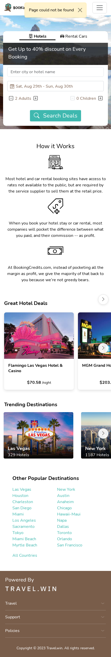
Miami (18, 514)
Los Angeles (24, 520)
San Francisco (69, 545)
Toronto (64, 533)
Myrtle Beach (24, 545)
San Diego (21, 508)
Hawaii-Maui (69, 514)
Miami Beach (24, 539)
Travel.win (54, 648)
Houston (20, 495)
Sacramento (23, 526)
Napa (62, 520)
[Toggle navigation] (99, 7)
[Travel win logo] (55, 588)
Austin (63, 495)
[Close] (80, 10)
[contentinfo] (23, 7)
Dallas (63, 526)
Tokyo (17, 533)
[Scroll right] (103, 299)
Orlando (64, 539)
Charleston (22, 502)
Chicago (64, 508)
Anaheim (65, 502)
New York (66, 489)
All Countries (24, 555)
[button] (11, 98)
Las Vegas (21, 489)
